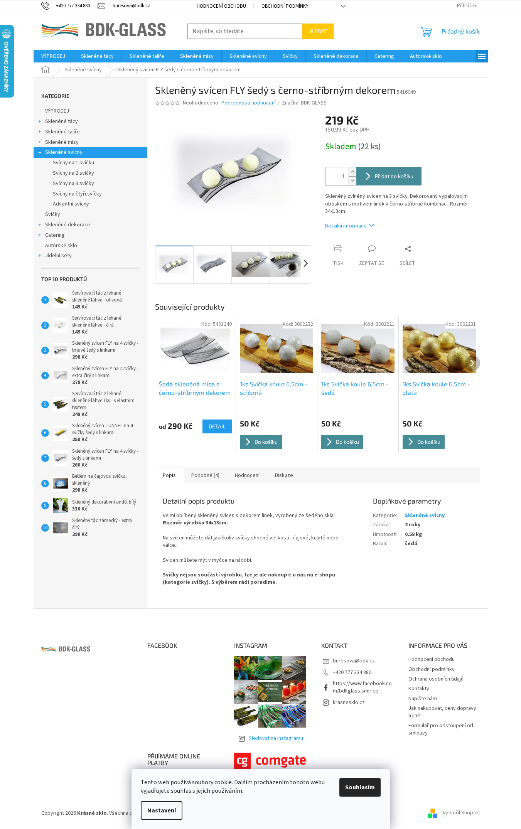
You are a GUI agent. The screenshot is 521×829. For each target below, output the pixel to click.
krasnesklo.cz (349, 702)
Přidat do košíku (394, 176)
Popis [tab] (169, 475)
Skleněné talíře (62, 132)
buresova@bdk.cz (354, 661)
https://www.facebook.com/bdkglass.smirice (362, 687)
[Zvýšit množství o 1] (352, 171)
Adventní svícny (71, 204)
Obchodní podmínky (285, 6)
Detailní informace (346, 226)
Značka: (304, 103)
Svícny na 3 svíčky (73, 183)
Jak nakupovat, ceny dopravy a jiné (442, 711)
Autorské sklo (61, 245)
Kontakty (418, 689)
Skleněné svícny (64, 152)
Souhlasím (360, 787)
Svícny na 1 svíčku (73, 163)
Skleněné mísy (62, 142)
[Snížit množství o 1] (352, 180)
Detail (217, 426)
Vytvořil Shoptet (461, 813)
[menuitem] (53, 56)
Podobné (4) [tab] (205, 475)
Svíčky (52, 214)
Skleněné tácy (61, 121)
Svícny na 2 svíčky (73, 173)
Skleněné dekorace (67, 225)
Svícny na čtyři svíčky (77, 194)
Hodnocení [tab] (247, 475)
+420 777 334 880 (352, 672)
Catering (55, 235)
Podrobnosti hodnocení (248, 103)
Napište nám (422, 699)
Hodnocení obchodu (221, 6)
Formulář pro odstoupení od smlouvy (440, 729)
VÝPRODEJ (57, 111)
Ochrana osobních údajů (436, 679)
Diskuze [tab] (284, 475)
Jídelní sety (58, 255)
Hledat (318, 31)
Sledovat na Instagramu (276, 738)
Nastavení (161, 810)
